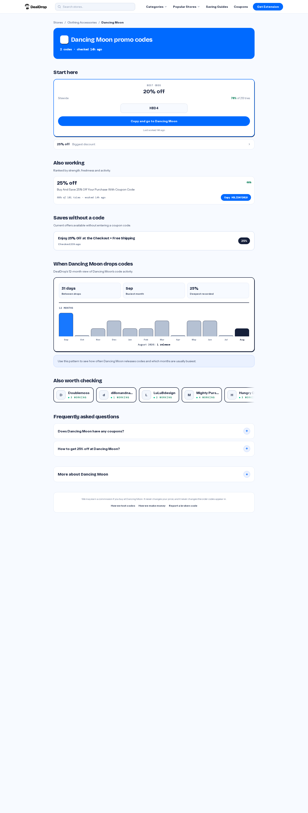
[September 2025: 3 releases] (66, 324)
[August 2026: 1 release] (242, 332)
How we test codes (123, 505)
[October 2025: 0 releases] (82, 335)
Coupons (241, 7)
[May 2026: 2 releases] (194, 328)
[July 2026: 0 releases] (226, 335)
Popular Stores (184, 7)
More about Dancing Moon (153, 474)
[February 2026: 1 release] (146, 332)
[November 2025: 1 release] (98, 332)
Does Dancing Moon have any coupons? (153, 431)
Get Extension (268, 7)
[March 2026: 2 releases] (162, 328)
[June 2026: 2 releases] (210, 328)
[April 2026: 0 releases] (178, 335)
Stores (58, 22)
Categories (154, 7)
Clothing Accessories (82, 22)
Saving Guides (217, 7)
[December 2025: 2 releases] (114, 328)
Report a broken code (183, 505)
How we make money (152, 505)
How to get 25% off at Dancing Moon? (153, 448)
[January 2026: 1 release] (130, 332)
